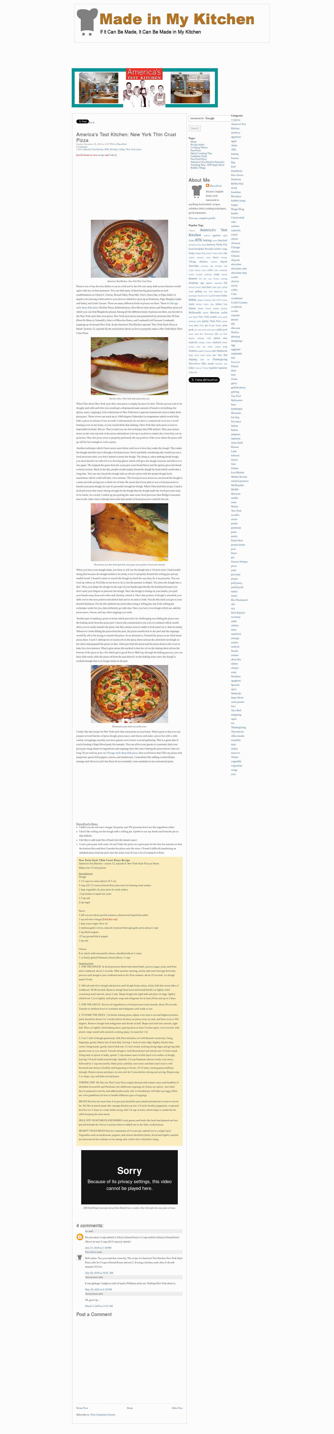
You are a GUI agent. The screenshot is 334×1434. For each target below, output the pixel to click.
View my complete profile (202, 218)
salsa (225, 338)
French (198, 287)
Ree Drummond (206, 334)
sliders (210, 347)
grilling (198, 291)
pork (191, 329)
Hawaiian (201, 296)
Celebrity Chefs (199, 156)
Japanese (207, 300)
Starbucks (222, 351)
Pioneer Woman (215, 325)
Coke (216, 270)
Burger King (201, 253)
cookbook (208, 274)
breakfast (199, 249)
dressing (224, 279)
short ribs (200, 347)
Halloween (218, 291)
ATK (106, 149)
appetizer (217, 235)
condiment (223, 270)
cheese (216, 257)
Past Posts (196, 150)
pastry (205, 321)
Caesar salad (217, 253)
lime (212, 304)
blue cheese (201, 245)
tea (208, 359)
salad (209, 338)
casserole (200, 257)
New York (130, 149)
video (113, 155)
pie (206, 325)
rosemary (200, 338)
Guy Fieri (208, 291)
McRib (205, 313)
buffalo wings (220, 249)
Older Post (177, 1408)
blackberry (193, 245)
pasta (199, 321)
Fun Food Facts (199, 159)
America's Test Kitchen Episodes (207, 162)
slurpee (218, 347)
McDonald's (195, 312)
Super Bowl (194, 355)
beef (225, 240)
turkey (191, 368)
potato (204, 330)
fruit (209, 287)
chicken (203, 261)
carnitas (191, 257)
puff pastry (211, 330)
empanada (218, 283)
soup (225, 346)
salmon (217, 338)
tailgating (193, 359)
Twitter (205, 368)
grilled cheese (238, 387)
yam (195, 372)
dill (200, 279)
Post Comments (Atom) (103, 1414)
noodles (213, 317)
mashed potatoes (220, 308)
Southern (193, 351)
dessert (193, 278)
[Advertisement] (142, 58)
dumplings (193, 283)
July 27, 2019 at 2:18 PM (98, 1247)
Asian (191, 240)
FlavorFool (122, 144)
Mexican (214, 312)
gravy (219, 287)
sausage (202, 342)
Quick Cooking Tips (201, 153)
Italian (122, 149)
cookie (217, 274)
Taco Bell (222, 355)
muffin (224, 312)
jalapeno (200, 300)
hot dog (208, 296)
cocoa (204, 270)
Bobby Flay (221, 245)
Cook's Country (195, 274)
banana (214, 240)
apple (225, 235)
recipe (101, 155)
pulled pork (222, 329)
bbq (220, 240)
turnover (198, 368)
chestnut (224, 257)
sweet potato (205, 355)
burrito (209, 253)
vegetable (213, 368)
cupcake (224, 274)
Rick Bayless (238, 612)
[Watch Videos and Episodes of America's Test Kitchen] (145, 106)
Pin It (92, 122)
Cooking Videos (199, 147)
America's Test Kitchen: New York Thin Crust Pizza (126, 137)
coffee (210, 270)
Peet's (201, 325)
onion (220, 317)
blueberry (211, 245)
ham (225, 291)
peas (196, 325)
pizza (138, 149)
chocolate (194, 266)
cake (225, 253)
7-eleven (192, 230)
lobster (219, 304)
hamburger (193, 296)
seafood (217, 342)
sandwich (193, 342)
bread (191, 249)
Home (130, 1408)
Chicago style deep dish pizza (122, 753)
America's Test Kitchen (93, 149)
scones (208, 342)
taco (214, 355)
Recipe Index (197, 144)
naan (190, 317)
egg (202, 283)
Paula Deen (215, 321)
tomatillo (218, 364)
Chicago (192, 261)
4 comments (81, 147)
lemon (206, 304)
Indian (224, 295)
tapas (202, 359)
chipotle (223, 261)
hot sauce (216, 295)
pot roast (197, 330)
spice (214, 351)
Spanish (208, 351)
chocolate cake (207, 266)
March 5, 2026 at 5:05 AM (99, 1306)
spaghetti (201, 351)
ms (86, 1231)
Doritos (216, 279)
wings (191, 372)
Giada (214, 287)
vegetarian (222, 368)
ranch (197, 334)
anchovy (207, 235)
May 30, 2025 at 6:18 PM (98, 1289)
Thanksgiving (220, 359)
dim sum (207, 279)
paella (225, 317)
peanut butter (238, 544)
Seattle (224, 342)
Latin (191, 304)
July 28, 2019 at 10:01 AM (99, 1273)
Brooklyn (114, 149)
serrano (191, 347)
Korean (224, 300)
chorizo (197, 270)
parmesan (192, 321)
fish (225, 283)
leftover (199, 304)
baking (207, 240)
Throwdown (194, 363)
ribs (216, 334)
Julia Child (216, 300)
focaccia (192, 287)
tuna (225, 364)
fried (204, 287)
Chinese (214, 262)
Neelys (195, 317)
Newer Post (82, 1408)
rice (221, 334)
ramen (191, 334)
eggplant (209, 283)
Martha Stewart (204, 308)
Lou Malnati (237, 472)
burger (192, 253)
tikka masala (208, 363)
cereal (208, 257)
